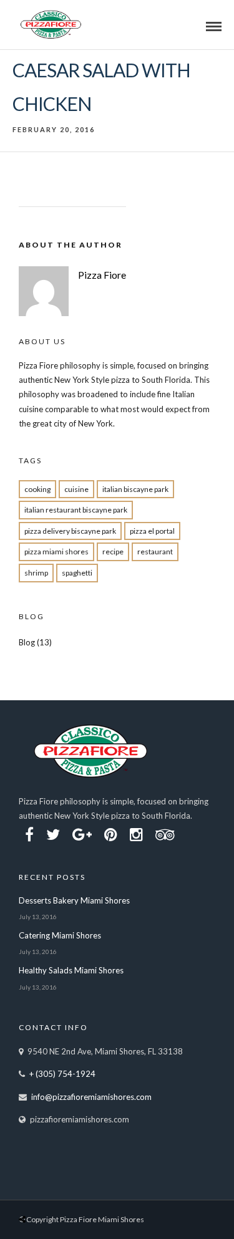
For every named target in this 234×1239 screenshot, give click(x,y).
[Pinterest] (110, 834)
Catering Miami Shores (60, 935)
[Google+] (82, 834)
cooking (37, 489)
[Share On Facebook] (24, 1190)
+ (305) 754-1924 (62, 1074)
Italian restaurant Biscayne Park (75, 509)
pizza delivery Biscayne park (70, 531)
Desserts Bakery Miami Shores (74, 900)
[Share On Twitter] (42, 1190)
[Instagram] (136, 834)
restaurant (155, 551)
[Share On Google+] (80, 1190)
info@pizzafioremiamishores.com (91, 1097)
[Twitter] (53, 834)
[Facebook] (29, 834)
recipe (113, 551)
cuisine (76, 489)
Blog (27, 642)
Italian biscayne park (135, 489)
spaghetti (77, 572)
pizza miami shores (56, 551)
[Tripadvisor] (165, 834)
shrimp (36, 572)
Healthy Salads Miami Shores (71, 970)
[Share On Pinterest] (60, 1190)
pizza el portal (152, 531)
